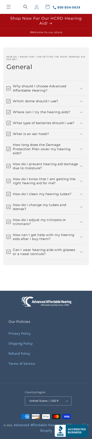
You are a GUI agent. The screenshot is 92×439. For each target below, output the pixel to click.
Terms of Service (22, 363)
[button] (8, 7)
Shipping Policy (21, 343)
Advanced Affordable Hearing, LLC (41, 425)
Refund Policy (19, 353)
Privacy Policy (20, 333)
